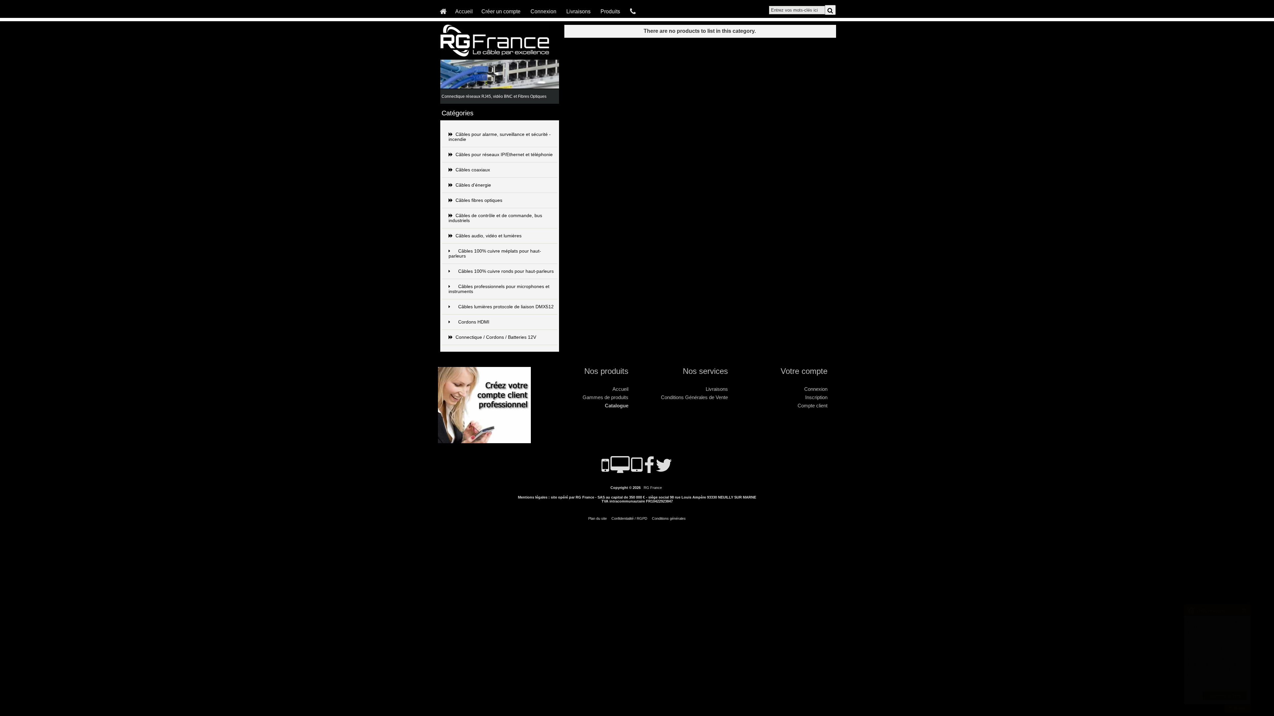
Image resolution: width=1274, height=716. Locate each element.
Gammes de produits (605, 397)
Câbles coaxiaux (473, 169)
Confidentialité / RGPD (629, 518)
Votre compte (804, 371)
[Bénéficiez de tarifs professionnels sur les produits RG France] (486, 440)
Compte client (812, 405)
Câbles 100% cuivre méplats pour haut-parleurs (495, 254)
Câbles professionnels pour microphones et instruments (499, 289)
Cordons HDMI (473, 322)
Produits (610, 11)
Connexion (543, 11)
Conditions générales (669, 518)
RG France (653, 488)
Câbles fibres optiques (479, 200)
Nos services (705, 371)
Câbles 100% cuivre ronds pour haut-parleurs (506, 271)
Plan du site (597, 518)
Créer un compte (501, 11)
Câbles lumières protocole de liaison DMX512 (506, 306)
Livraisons (578, 11)
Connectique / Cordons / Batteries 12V (496, 337)
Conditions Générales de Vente (694, 397)
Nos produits (606, 371)
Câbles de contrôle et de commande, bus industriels (495, 218)
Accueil (464, 11)
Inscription (816, 397)
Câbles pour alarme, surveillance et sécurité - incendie (500, 137)
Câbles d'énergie (473, 185)
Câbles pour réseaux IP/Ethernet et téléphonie (504, 154)
